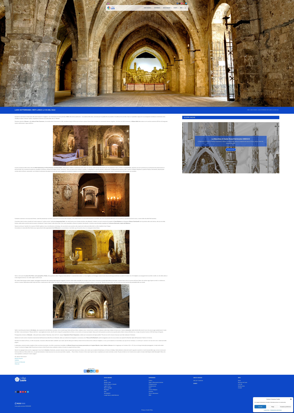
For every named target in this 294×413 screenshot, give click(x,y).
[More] (97, 371)
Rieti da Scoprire (19, 358)
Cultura (150, 380)
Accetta (260, 406)
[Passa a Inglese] (108, 3)
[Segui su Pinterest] (23, 392)
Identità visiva (241, 386)
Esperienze (157, 7)
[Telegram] (94, 371)
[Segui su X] (179, 3)
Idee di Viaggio (166, 7)
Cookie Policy (267, 410)
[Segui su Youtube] (184, 3)
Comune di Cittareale (20, 362)
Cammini (151, 391)
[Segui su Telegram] (186, 3)
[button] (291, 399)
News (239, 380)
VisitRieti (17, 360)
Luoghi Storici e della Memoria (111, 395)
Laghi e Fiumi (107, 386)
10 (236, 170)
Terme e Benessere (153, 393)
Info (181, 7)
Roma (105, 380)
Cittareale (17, 363)
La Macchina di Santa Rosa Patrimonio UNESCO (231, 139)
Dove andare (147, 7)
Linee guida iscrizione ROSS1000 (23, 406)
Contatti (240, 387)
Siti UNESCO (107, 393)
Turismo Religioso (153, 389)
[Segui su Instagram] (182, 3)
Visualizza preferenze (285, 406)
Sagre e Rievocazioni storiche (156, 382)
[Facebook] (85, 371)
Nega (272, 406)
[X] (88, 371)
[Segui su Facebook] (177, 3)
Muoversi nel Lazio (242, 382)
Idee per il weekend (198, 380)
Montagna (106, 389)
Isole (105, 391)
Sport (150, 387)
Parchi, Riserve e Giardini (110, 384)
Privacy (143, 410)
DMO (150, 395)
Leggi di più (231, 149)
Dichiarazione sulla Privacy (276, 410)
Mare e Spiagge (108, 387)
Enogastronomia (153, 384)
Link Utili (240, 384)
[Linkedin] (91, 371)
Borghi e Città (107, 382)
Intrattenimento (152, 386)
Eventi (175, 7)
